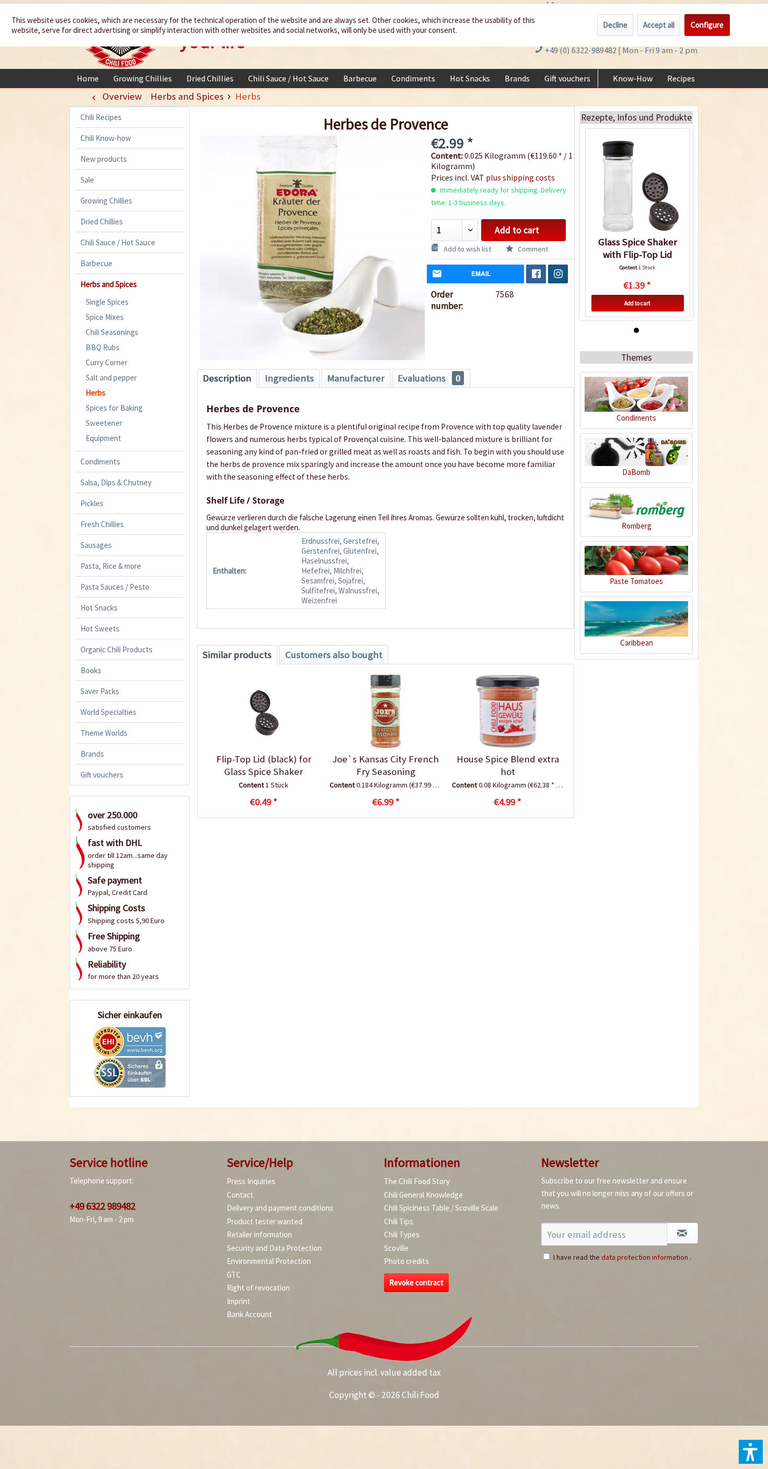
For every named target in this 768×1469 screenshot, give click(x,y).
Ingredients (289, 378)
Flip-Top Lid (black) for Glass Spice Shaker (263, 765)
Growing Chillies (106, 201)
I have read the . (622, 1257)
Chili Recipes (101, 117)
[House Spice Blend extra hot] (507, 711)
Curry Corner (106, 362)
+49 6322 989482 (102, 1206)
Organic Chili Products (116, 649)
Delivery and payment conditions (280, 1208)
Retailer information (259, 1234)
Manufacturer (356, 378)
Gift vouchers (101, 775)
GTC (234, 1275)
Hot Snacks (99, 608)
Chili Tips (398, 1221)
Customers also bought (333, 655)
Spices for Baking (114, 408)
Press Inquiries (251, 1181)
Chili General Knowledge (423, 1195)
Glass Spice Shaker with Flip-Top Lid (637, 248)
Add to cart (517, 230)
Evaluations (429, 378)
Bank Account (249, 1314)
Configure (707, 25)
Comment (532, 249)
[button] (751, 1452)
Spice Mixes (105, 317)
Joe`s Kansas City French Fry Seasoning (385, 765)
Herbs (96, 393)
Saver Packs (99, 691)
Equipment (103, 438)
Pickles (91, 503)
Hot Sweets (100, 629)
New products (103, 159)
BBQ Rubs (103, 347)
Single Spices (107, 302)
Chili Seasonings (112, 332)
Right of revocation (258, 1288)
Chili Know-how (105, 138)
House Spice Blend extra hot (508, 765)
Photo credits (406, 1261)
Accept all (658, 25)
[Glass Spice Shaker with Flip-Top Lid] (637, 186)
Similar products (237, 655)
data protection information (644, 1257)
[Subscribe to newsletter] (682, 1233)
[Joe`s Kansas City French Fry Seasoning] (385, 711)
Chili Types (402, 1234)
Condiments (100, 462)
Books (90, 670)
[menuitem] (87, 78)
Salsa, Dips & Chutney (116, 482)
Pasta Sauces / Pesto (114, 587)
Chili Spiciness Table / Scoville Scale (441, 1208)
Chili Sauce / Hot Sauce (117, 242)
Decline (615, 25)
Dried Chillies (101, 221)
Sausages (96, 545)
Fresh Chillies (102, 524)
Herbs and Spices (108, 284)
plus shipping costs (520, 177)
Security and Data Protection (274, 1248)
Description (227, 378)
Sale (87, 180)
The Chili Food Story (417, 1181)
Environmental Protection (269, 1261)
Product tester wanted (264, 1221)
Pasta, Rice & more (110, 566)
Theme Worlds (103, 733)
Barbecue (96, 263)
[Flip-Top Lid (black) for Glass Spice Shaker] (263, 711)
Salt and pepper (111, 378)
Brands (92, 754)
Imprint (238, 1301)
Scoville (396, 1248)
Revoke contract (416, 1282)
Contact (240, 1195)
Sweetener (104, 423)
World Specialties (108, 712)
